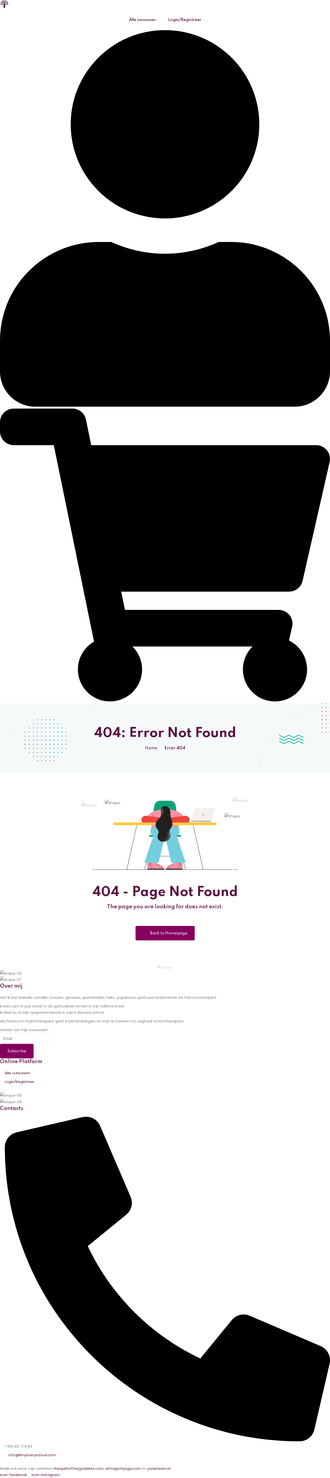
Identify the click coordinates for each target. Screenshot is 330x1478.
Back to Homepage (168, 933)
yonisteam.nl (158, 1468)
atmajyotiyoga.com (123, 1468)
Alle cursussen (142, 20)
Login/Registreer (184, 20)
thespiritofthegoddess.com (78, 1468)
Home (151, 748)
